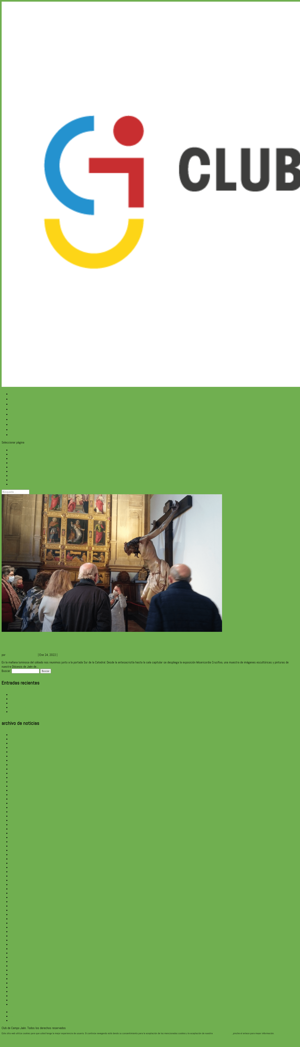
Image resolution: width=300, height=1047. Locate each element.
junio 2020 (16, 974)
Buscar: (6, 671)
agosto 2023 (18, 812)
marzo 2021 (17, 936)
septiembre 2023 (20, 807)
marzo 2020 (17, 983)
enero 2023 (17, 842)
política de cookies (222, 1033)
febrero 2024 (18, 786)
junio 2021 (16, 923)
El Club (15, 398)
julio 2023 (16, 816)
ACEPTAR (7, 1039)
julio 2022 (16, 867)
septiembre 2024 (20, 760)
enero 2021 (17, 944)
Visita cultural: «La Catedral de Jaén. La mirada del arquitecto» (48, 699)
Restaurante (18, 409)
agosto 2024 (18, 764)
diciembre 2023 (19, 794)
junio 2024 (16, 769)
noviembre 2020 (19, 953)
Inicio (13, 393)
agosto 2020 (18, 966)
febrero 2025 (18, 739)
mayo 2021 (16, 927)
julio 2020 (16, 970)
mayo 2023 (16, 824)
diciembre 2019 (19, 987)
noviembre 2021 (19, 901)
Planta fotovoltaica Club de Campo (30, 711)
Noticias (15, 414)
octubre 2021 (18, 906)
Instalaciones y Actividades (29, 403)
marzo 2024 (17, 782)
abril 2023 (16, 829)
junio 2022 (16, 871)
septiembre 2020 (20, 961)
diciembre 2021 (19, 897)
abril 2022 (16, 880)
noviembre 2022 (19, 850)
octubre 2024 (18, 756)
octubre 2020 (18, 957)
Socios (14, 429)
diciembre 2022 (19, 846)
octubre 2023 (18, 803)
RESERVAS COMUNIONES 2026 (28, 703)
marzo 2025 (17, 735)
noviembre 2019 (19, 991)
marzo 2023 (17, 833)
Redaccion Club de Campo (21, 655)
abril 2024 (16, 777)
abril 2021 (16, 931)
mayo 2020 (16, 978)
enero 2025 (17, 743)
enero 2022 (17, 893)
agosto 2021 (18, 914)
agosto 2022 (18, 863)
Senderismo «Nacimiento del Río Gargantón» (37, 707)
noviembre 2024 (19, 752)
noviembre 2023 (19, 799)
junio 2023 (16, 820)
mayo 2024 (16, 773)
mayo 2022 (16, 876)
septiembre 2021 (20, 910)
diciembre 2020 (19, 949)
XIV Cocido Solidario (21, 694)
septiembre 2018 (20, 1004)
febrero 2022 (18, 889)
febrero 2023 (18, 837)
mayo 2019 (16, 1000)
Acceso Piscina (20, 434)
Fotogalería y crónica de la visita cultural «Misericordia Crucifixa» (88, 642)
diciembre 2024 (19, 747)
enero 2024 (17, 790)
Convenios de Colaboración (28, 419)
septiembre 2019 (20, 996)
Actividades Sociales (70, 655)
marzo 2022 (17, 884)
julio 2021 (16, 919)
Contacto (16, 424)
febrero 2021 (18, 940)
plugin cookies (281, 1033)
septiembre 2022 (20, 859)
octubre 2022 (18, 854)
